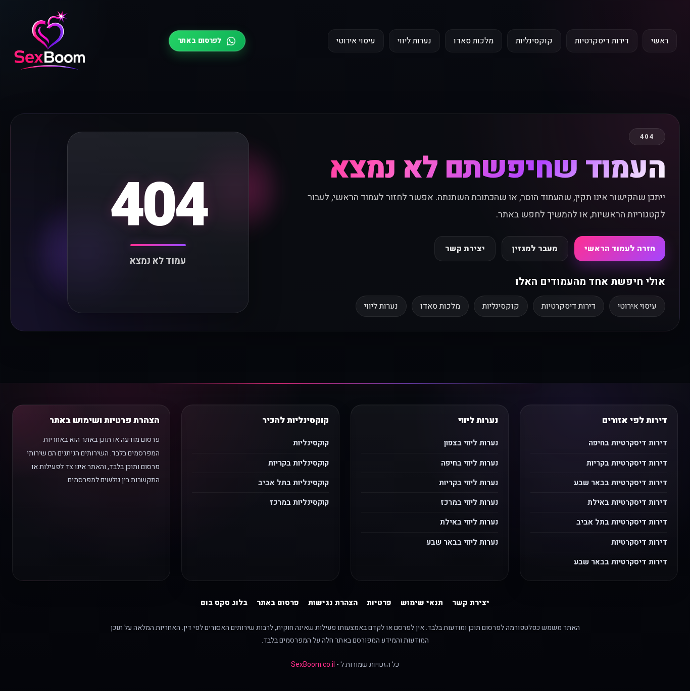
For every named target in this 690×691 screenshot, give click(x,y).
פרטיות (379, 602)
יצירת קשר (465, 249)
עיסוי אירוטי (355, 41)
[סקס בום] (49, 41)
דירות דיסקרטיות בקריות (626, 463)
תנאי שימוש (422, 602)
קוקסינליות (534, 41)
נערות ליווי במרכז (469, 502)
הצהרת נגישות (333, 602)
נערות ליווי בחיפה (469, 463)
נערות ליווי (414, 41)
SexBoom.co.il (313, 664)
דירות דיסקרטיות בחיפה (627, 442)
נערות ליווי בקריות (468, 482)
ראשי (659, 41)
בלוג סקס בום (224, 602)
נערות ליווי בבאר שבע (462, 542)
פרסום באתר (278, 602)
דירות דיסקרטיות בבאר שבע (620, 482)
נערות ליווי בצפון (471, 442)
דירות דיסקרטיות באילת (627, 502)
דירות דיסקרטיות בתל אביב (621, 522)
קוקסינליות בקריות (298, 463)
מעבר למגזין (535, 249)
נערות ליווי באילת (469, 522)
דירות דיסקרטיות (602, 41)
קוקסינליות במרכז (299, 502)
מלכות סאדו (474, 41)
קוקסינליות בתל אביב (293, 482)
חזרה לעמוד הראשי (619, 249)
